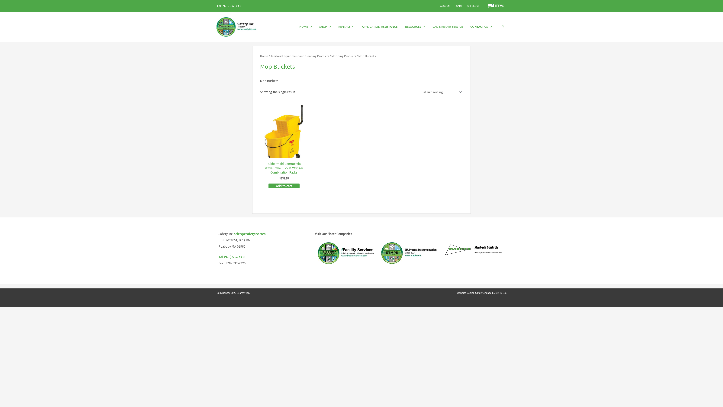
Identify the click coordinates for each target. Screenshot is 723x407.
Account (445, 6)
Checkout (473, 6)
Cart (459, 6)
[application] (310, 26)
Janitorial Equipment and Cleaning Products (299, 56)
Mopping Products (343, 56)
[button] (503, 26)
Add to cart (284, 186)
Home (264, 56)
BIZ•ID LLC (501, 293)
